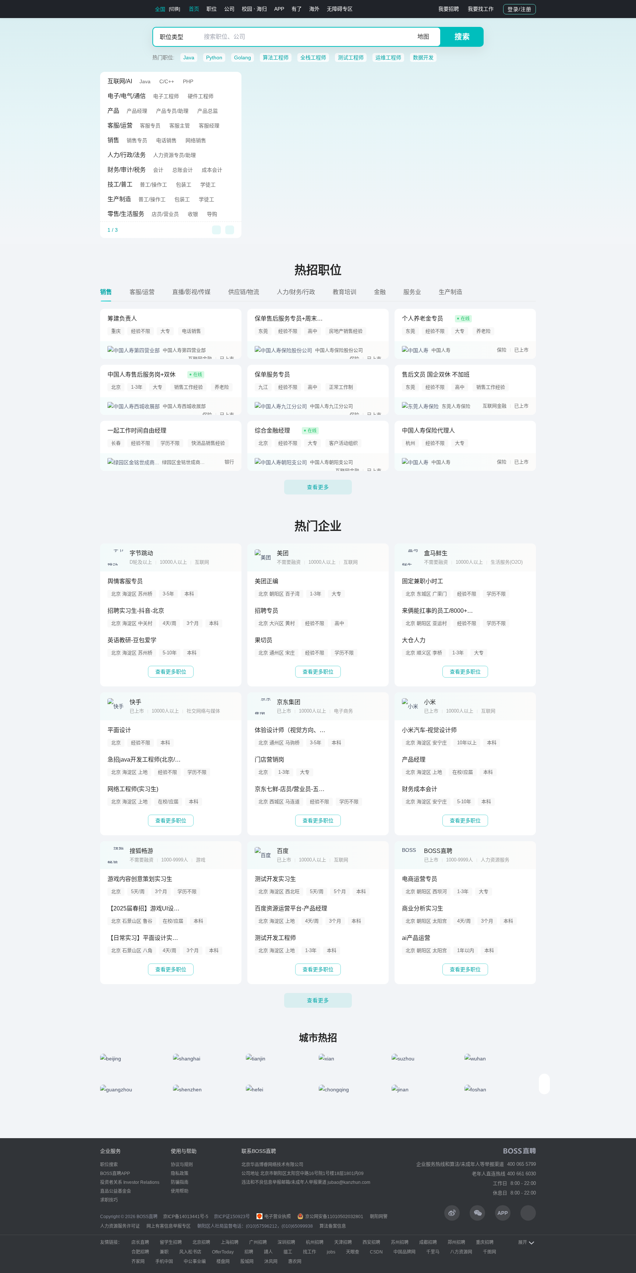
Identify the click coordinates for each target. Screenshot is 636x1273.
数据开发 (423, 57)
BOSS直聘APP (115, 1173)
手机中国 (164, 1261)
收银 (193, 214)
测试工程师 (351, 57)
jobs (331, 1252)
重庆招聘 (485, 1242)
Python (214, 57)
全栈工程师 (313, 57)
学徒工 (208, 185)
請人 (268, 1252)
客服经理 (209, 126)
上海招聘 (230, 1242)
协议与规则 (182, 1164)
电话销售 (166, 140)
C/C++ (166, 81)
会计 (158, 170)
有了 (297, 9)
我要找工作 (481, 9)
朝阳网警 (379, 1216)
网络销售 (196, 140)
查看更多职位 (170, 672)
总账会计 (182, 170)
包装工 (183, 185)
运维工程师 (388, 57)
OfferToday (223, 1252)
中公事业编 (195, 1261)
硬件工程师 (200, 96)
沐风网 (271, 1261)
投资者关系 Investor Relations (129, 1182)
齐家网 (138, 1261)
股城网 (247, 1261)
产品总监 (207, 111)
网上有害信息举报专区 (168, 1226)
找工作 (309, 1252)
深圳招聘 (286, 1242)
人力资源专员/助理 (174, 155)
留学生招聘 (171, 1242)
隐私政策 (179, 1173)
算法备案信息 (332, 1226)
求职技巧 (109, 1200)
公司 (229, 9)
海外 (314, 9)
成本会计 (212, 170)
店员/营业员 (165, 214)
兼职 (164, 1252)
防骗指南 (179, 1182)
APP (279, 9)
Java (188, 57)
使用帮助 (179, 1191)
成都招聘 (428, 1242)
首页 (194, 9)
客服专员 (150, 126)
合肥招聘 (140, 1252)
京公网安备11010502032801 (333, 1216)
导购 (212, 214)
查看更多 (318, 487)
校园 (247, 9)
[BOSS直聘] (119, 9)
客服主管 (179, 126)
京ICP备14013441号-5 (185, 1216)
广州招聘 (258, 1242)
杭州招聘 (315, 1242)
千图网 (489, 1252)
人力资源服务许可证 (120, 1226)
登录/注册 (519, 9)
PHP (188, 81)
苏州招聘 (400, 1242)
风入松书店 (190, 1252)
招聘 (248, 1252)
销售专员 (137, 140)
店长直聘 (140, 1242)
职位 (211, 9)
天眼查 (352, 1252)
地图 (423, 37)
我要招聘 (448, 9)
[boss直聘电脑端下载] (528, 1213)
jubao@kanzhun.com (349, 1182)
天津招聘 (343, 1242)
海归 (262, 9)
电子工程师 (166, 96)
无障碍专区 (340, 9)
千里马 (432, 1252)
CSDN (376, 1252)
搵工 (287, 1252)
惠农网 (294, 1261)
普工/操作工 (153, 185)
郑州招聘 (456, 1242)
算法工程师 (276, 57)
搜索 (462, 37)
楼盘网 (223, 1261)
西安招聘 (371, 1242)
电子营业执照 (277, 1216)
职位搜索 (109, 1164)
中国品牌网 (404, 1252)
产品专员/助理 (172, 111)
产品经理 (137, 111)
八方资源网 (461, 1252)
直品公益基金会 (115, 1191)
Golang (242, 57)
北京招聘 (201, 1242)
